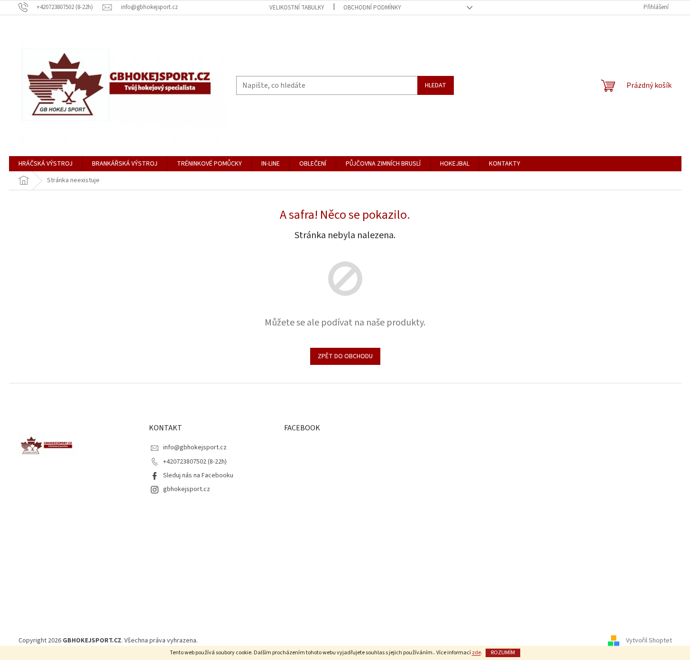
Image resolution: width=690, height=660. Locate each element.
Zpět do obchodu (345, 356)
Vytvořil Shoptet (649, 640)
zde (476, 653)
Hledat (435, 85)
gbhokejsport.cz (186, 489)
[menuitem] (45, 163)
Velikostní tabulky (296, 7)
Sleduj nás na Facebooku (198, 475)
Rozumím (503, 653)
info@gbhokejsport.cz (195, 447)
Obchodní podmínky (372, 7)
